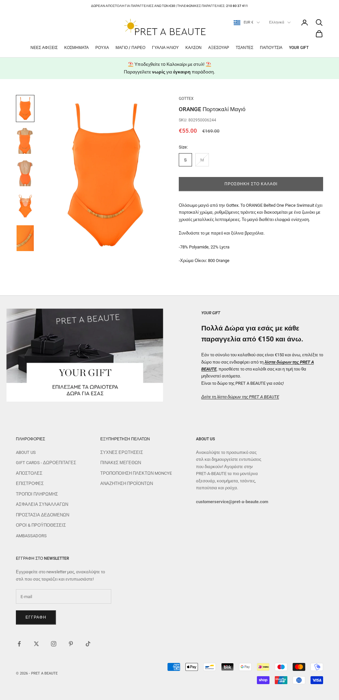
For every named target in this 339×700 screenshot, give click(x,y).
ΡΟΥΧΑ (102, 47)
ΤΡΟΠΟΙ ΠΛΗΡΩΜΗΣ (37, 494)
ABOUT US (26, 452)
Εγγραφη (35, 617)
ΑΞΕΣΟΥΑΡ (218, 47)
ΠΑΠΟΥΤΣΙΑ (271, 47)
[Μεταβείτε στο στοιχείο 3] (25, 173)
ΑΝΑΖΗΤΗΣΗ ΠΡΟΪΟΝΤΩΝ (126, 483)
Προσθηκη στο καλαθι (250, 184)
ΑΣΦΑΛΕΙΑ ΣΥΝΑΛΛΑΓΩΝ (42, 504)
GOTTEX (186, 98)
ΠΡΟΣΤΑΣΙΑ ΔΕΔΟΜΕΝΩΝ (42, 514)
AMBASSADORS (31, 535)
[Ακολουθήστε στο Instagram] (53, 643)
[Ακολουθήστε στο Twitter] (36, 643)
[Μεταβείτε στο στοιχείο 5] (25, 238)
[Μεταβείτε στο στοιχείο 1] (25, 108)
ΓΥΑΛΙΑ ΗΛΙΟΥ (165, 47)
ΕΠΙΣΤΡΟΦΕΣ (30, 483)
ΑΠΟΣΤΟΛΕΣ (29, 473)
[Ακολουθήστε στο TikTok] (88, 643)
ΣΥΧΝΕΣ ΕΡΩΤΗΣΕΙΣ (121, 452)
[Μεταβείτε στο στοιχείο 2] (25, 140)
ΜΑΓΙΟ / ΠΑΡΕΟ (130, 47)
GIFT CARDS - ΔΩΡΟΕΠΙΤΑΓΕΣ (46, 462)
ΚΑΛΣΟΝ (193, 47)
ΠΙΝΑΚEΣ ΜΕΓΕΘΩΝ (120, 462)
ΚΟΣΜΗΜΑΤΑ (76, 47)
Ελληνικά (276, 22)
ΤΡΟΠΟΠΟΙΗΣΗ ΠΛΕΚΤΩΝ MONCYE (136, 473)
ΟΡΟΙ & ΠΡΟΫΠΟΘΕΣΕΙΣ (41, 525)
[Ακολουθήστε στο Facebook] (19, 643)
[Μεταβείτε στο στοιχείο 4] (25, 205)
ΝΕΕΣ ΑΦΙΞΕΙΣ (44, 47)
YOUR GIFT (299, 47)
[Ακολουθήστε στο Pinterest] (71, 643)
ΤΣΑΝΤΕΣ (244, 47)
